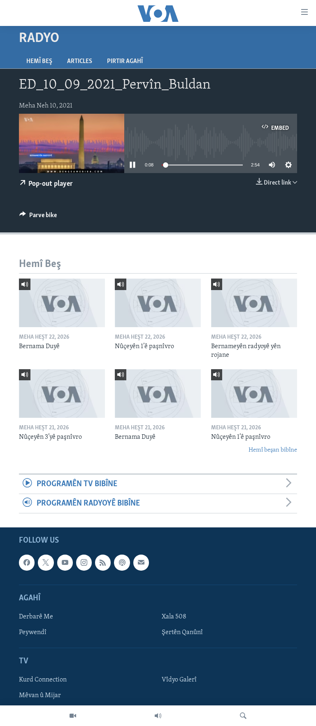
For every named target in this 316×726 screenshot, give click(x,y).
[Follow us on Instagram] (84, 563)
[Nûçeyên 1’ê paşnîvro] (158, 303)
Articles (79, 61)
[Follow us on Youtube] (65, 563)
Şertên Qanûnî (182, 632)
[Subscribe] (141, 563)
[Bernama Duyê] (62, 303)
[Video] (72, 715)
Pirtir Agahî (125, 61)
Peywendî (32, 632)
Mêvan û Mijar (40, 696)
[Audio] (158, 715)
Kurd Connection (43, 680)
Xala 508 (174, 617)
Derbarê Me (36, 617)
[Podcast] (122, 563)
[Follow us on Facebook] (27, 563)
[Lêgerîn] (243, 715)
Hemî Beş (39, 61)
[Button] (38, 217)
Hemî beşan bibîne (273, 450)
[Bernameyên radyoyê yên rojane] (254, 303)
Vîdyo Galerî (179, 680)
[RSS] (103, 563)
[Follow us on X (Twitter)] (45, 563)
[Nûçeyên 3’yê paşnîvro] (62, 393)
